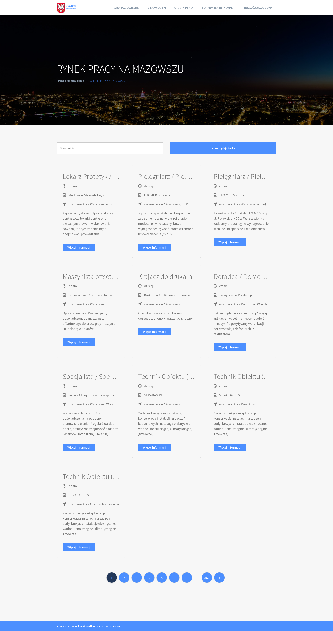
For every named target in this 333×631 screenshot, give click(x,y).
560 (206, 578)
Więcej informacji (78, 247)
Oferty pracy (184, 8)
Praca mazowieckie (125, 8)
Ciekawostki (157, 8)
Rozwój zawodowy (258, 8)
